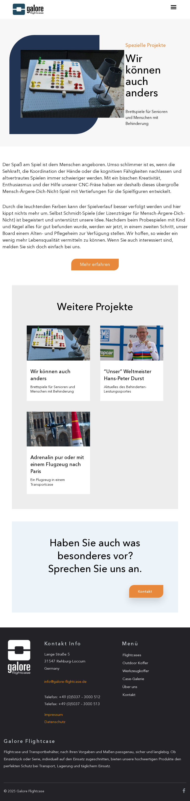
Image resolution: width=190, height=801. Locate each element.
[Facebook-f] (184, 790)
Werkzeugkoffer (135, 670)
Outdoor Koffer (135, 662)
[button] (173, 7)
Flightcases (131, 655)
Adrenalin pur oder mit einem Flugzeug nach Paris (57, 464)
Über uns (129, 686)
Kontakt (128, 694)
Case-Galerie (133, 678)
